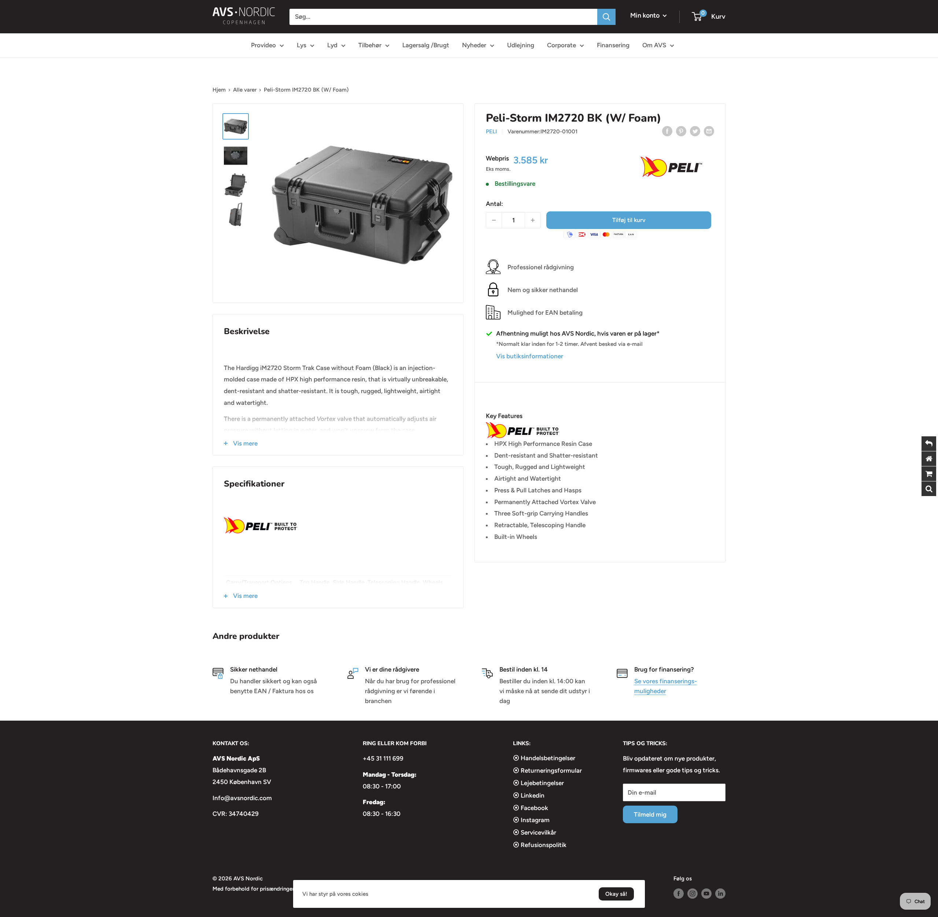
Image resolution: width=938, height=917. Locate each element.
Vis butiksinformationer (529, 356)
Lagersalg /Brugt (425, 45)
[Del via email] (709, 131)
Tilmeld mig (650, 814)
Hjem (219, 89)
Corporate (561, 45)
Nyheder (474, 45)
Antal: (494, 203)
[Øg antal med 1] (532, 220)
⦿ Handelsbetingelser (544, 758)
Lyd (332, 45)
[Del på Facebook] (667, 131)
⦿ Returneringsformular (547, 770)
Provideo (263, 45)
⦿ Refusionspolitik (539, 844)
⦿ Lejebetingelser (538, 783)
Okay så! (616, 894)
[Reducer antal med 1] (494, 220)
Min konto (645, 15)
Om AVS (654, 45)
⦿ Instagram (531, 820)
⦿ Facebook (530, 807)
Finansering (613, 45)
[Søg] (606, 17)
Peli (491, 131)
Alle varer (244, 89)
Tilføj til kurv (629, 220)
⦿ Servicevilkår (534, 832)
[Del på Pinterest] (681, 131)
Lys (301, 45)
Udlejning (520, 45)
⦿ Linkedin (528, 795)
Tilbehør (369, 45)
